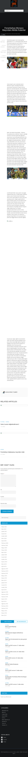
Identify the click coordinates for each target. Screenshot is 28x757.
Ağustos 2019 (4, 568)
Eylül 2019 (3, 566)
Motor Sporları (5, 719)
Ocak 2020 (4, 557)
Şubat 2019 (4, 582)
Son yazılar (8, 621)
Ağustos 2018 (4, 592)
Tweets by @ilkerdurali (6, 697)
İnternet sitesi (4, 503)
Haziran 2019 (4, 573)
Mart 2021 (3, 529)
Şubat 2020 (4, 554)
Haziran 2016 (4, 608)
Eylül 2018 (3, 589)
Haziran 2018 (4, 596)
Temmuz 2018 (4, 594)
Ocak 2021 (4, 533)
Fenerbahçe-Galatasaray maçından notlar (12, 452)
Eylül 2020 (3, 540)
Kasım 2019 (4, 561)
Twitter (4, 737)
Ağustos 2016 (4, 603)
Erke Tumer (3, 41)
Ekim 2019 (4, 564)
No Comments (3, 57)
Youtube (5, 739)
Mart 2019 (3, 580)
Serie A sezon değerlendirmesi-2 (10, 424)
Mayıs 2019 (4, 575)
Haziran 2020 (4, 545)
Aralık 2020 (4, 536)
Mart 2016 (3, 615)
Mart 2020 (3, 552)
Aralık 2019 (4, 559)
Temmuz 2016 (4, 606)
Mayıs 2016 (4, 610)
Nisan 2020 (4, 550)
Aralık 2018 (4, 587)
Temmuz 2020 (4, 543)
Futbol (2, 52)
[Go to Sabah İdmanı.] (1, 34)
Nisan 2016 (4, 613)
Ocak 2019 (4, 585)
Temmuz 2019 (4, 571)
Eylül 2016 (3, 601)
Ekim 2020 (4, 538)
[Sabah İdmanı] (14, 3)
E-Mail (4, 741)
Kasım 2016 (4, 599)
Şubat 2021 (4, 531)
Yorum (2, 473)
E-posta (2, 496)
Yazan (11, 392)
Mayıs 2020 (4, 547)
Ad (1, 489)
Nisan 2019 (4, 578)
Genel (5, 52)
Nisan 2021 (4, 526)
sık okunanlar (21, 621)
